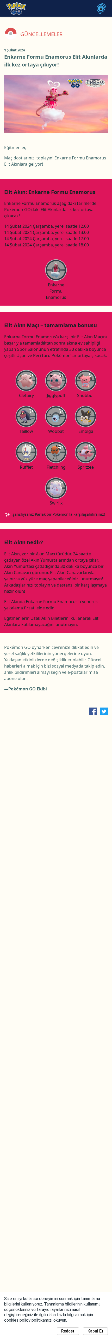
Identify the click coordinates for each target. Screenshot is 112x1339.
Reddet (67, 1331)
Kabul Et (95, 1331)
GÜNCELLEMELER (41, 34)
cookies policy (17, 1320)
